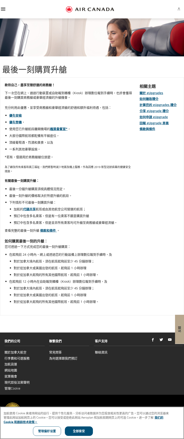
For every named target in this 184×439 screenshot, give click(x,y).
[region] (92, 423)
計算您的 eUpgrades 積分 (158, 105)
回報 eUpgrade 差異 (154, 123)
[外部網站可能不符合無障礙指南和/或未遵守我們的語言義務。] (182, 406)
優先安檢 (15, 115)
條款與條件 (147, 129)
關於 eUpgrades (151, 93)
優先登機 (15, 122)
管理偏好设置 (47, 431)
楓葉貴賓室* (59, 129)
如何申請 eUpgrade (154, 117)
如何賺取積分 (149, 99)
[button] (3, 9)
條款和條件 (48, 230)
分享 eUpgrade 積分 (154, 111)
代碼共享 (29, 209)
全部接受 (79, 431)
